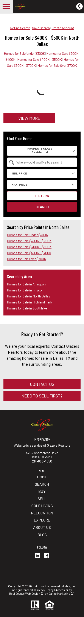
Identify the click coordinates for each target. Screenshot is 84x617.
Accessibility (63, 590)
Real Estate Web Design (25, 593)
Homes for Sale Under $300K (24, 53)
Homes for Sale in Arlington (26, 284)
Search (42, 207)
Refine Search (20, 28)
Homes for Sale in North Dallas (28, 296)
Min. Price (19, 173)
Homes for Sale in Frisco (24, 290)
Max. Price (19, 184)
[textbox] (44, 162)
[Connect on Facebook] (46, 557)
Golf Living (42, 505)
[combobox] (42, 151)
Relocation (42, 513)
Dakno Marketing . (61, 593)
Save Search (41, 28)
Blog (42, 534)
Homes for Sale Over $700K (57, 65)
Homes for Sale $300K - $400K (29, 241)
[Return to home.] (38, 6)
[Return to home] (42, 425)
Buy (42, 491)
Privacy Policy (44, 590)
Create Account (63, 28)
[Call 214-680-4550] (79, 6)
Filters (42, 196)
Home (42, 476)
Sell (42, 498)
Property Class (39, 148)
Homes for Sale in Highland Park (29, 302)
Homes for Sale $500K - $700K (29, 253)
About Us (42, 527)
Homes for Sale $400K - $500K (39, 59)
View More (29, 118)
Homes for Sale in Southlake (27, 308)
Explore (42, 520)
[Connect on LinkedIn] (37, 557)
